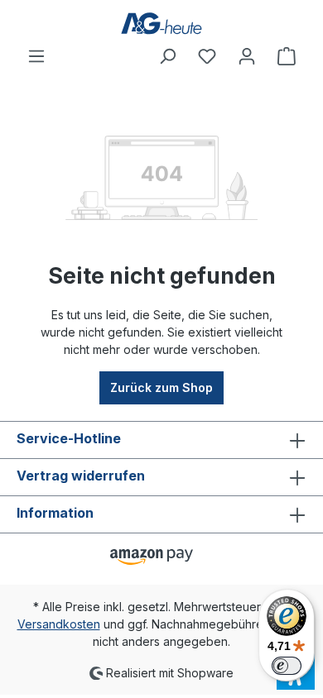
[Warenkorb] (286, 56)
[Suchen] (167, 56)
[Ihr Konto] (247, 56)
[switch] (286, 666)
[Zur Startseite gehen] (161, 23)
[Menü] (36, 56)
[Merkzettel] (207, 56)
